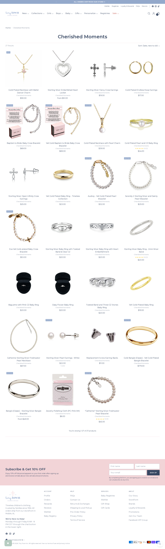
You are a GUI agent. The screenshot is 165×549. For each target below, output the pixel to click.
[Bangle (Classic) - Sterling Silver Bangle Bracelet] (24, 389)
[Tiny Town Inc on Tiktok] (159, 6)
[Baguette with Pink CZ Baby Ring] (24, 283)
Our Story (133, 496)
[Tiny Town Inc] (12, 13)
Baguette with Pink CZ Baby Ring (23, 305)
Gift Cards (105, 508)
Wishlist (47, 512)
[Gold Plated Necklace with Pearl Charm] (102, 121)
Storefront (133, 500)
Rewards (48, 504)
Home (8, 28)
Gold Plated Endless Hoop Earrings (141, 90)
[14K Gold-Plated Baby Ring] (141, 283)
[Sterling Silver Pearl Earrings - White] (63, 336)
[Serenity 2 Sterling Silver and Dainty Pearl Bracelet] (141, 174)
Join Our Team (135, 516)
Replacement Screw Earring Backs (102, 358)
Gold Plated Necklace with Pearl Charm (102, 143)
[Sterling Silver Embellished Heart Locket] (63, 68)
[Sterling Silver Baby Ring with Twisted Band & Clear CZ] (63, 227)
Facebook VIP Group (138, 520)
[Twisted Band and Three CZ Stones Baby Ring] (102, 283)
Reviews (47, 508)
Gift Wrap (105, 504)
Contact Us (75, 500)
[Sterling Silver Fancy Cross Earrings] (102, 68)
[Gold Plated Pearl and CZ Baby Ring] (141, 121)
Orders (47, 500)
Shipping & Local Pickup (81, 508)
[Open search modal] (149, 13)
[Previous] (56, 2)
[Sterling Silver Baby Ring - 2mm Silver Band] (141, 227)
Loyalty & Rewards (137, 508)
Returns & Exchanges (80, 504)
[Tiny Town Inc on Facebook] (153, 6)
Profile (47, 496)
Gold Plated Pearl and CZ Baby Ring (141, 143)
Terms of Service (77, 520)
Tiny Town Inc (23, 543)
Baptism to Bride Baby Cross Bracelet (23, 143)
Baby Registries (108, 496)
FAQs (72, 496)
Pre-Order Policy (77, 512)
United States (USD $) (15, 540)
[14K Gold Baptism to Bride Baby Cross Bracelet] (63, 121)
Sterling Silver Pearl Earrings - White (62, 358)
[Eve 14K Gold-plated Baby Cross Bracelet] (24, 227)
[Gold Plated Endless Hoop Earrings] (141, 68)
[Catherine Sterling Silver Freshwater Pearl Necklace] (24, 336)
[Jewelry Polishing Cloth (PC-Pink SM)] (63, 389)
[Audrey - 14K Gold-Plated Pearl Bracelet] (102, 174)
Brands (132, 504)
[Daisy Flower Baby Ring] (63, 283)
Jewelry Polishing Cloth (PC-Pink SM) (63, 411)
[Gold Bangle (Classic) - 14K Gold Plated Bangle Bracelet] (141, 336)
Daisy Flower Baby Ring (63, 305)
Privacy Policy (76, 516)
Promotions (134, 512)
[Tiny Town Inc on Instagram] (156, 6)
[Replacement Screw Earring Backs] (102, 336)
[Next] (108, 2)
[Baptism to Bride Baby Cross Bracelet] (24, 121)
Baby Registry (50, 516)
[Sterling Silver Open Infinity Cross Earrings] (24, 174)
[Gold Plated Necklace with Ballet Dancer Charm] (24, 68)
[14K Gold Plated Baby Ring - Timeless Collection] (63, 174)
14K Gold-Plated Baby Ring (141, 305)
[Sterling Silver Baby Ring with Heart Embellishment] (102, 227)
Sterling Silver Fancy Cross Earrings (102, 90)
